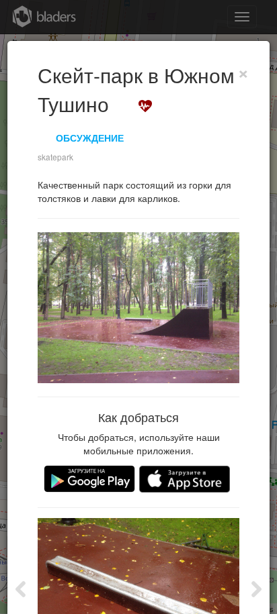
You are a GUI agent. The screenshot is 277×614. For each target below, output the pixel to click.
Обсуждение (90, 137)
